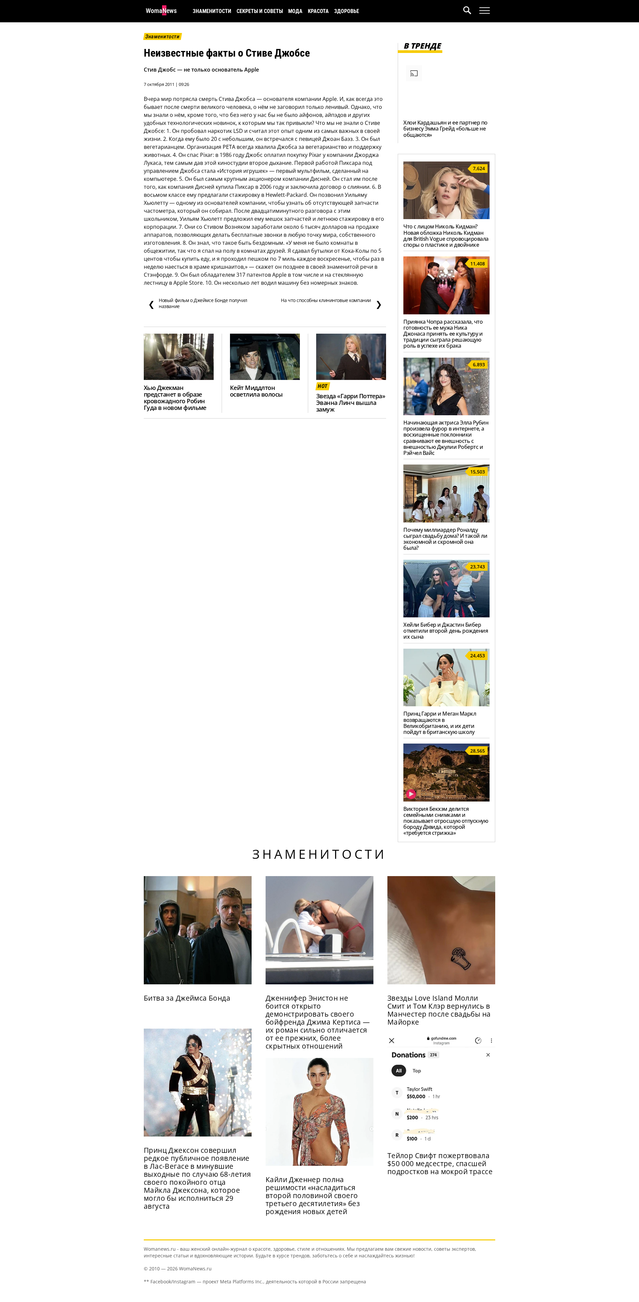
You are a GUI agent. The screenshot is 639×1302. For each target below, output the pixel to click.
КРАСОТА (318, 11)
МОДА (295, 11)
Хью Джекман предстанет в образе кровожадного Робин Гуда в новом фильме (175, 398)
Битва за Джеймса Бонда (187, 998)
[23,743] (446, 615)
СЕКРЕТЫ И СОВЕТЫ (260, 11)
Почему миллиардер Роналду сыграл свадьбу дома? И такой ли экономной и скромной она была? (445, 538)
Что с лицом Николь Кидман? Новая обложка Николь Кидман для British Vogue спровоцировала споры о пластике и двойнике (446, 235)
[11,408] (446, 312)
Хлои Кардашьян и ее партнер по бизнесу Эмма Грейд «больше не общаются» (445, 128)
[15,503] (446, 520)
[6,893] (446, 413)
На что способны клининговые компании (331, 303)
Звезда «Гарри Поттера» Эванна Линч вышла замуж (350, 402)
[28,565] (446, 799)
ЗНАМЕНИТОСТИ (212, 11)
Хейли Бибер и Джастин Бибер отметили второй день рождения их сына (445, 630)
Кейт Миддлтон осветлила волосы (256, 391)
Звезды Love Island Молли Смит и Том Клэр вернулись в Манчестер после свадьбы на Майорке (439, 1010)
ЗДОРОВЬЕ (346, 11)
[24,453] (446, 704)
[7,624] (446, 217)
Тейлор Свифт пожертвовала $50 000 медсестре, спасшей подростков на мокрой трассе (440, 1163)
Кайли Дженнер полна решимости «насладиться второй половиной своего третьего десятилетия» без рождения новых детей (313, 1195)
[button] (471, 11)
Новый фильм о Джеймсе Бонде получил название (197, 303)
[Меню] (484, 10)
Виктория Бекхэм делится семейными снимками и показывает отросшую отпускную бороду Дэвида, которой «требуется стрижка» (445, 820)
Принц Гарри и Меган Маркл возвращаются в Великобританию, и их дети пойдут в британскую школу (439, 722)
